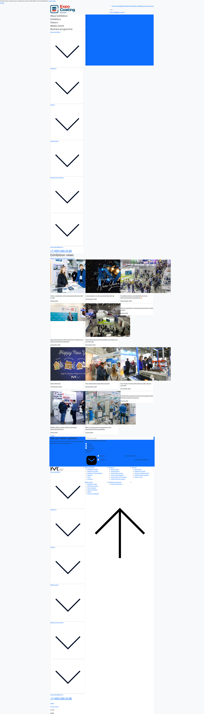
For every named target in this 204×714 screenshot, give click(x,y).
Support (90, 21)
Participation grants (94, 32)
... (54, 436)
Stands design (92, 30)
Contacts (90, 25)
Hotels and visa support (95, 38)
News (52, 258)
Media (90, 59)
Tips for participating (94, 34)
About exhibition (55, 32)
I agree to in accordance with (124, 457)
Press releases (92, 56)
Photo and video (93, 57)
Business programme (56, 177)
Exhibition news (92, 52)
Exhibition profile (93, 15)
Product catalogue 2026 (95, 45)
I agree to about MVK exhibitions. (124, 460)
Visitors (52, 105)
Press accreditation (94, 61)
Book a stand (92, 28)
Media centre (54, 141)
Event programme (93, 64)
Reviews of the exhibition (95, 19)
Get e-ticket (91, 41)
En (111, 10)
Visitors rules (92, 49)
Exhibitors (53, 68)
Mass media (91, 448)
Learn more (52, 1)
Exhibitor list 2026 (93, 17)
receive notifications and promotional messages (120, 460)
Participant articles (59, 258)
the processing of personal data (115, 456)
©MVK (52, 704)
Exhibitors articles (93, 54)
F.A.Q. (89, 23)
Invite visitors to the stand (96, 36)
